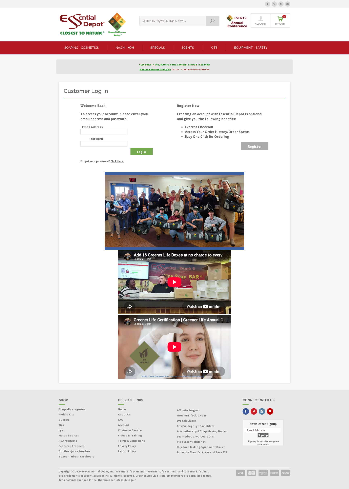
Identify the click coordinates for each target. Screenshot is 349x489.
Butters (64, 420)
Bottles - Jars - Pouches (74, 451)
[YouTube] (287, 4)
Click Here (117, 161)
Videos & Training (130, 435)
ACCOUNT (260, 23)
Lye (61, 430)
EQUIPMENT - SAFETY (250, 48)
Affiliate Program (188, 410)
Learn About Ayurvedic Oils (195, 436)
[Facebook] (267, 4)
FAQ (120, 420)
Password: (96, 139)
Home (122, 409)
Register (255, 146)
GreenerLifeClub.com (191, 415)
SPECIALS (157, 48)
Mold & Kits (66, 414)
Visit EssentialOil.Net (191, 442)
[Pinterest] (274, 4)
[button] (237, 20)
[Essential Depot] (91, 24)
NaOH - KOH (125, 48)
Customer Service (130, 430)
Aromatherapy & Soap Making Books (202, 431)
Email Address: (93, 127)
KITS (214, 48)
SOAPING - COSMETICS (81, 48)
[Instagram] (281, 4)
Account (123, 425)
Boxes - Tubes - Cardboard (77, 456)
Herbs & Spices (69, 435)
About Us (124, 414)
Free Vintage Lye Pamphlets (195, 426)
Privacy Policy (127, 446)
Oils (61, 425)
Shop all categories (72, 409)
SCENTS (188, 48)
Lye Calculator (186, 421)
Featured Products (71, 446)
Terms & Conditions (131, 441)
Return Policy (127, 451)
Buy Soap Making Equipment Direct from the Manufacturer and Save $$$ (202, 449)
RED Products (68, 441)
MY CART (280, 20)
